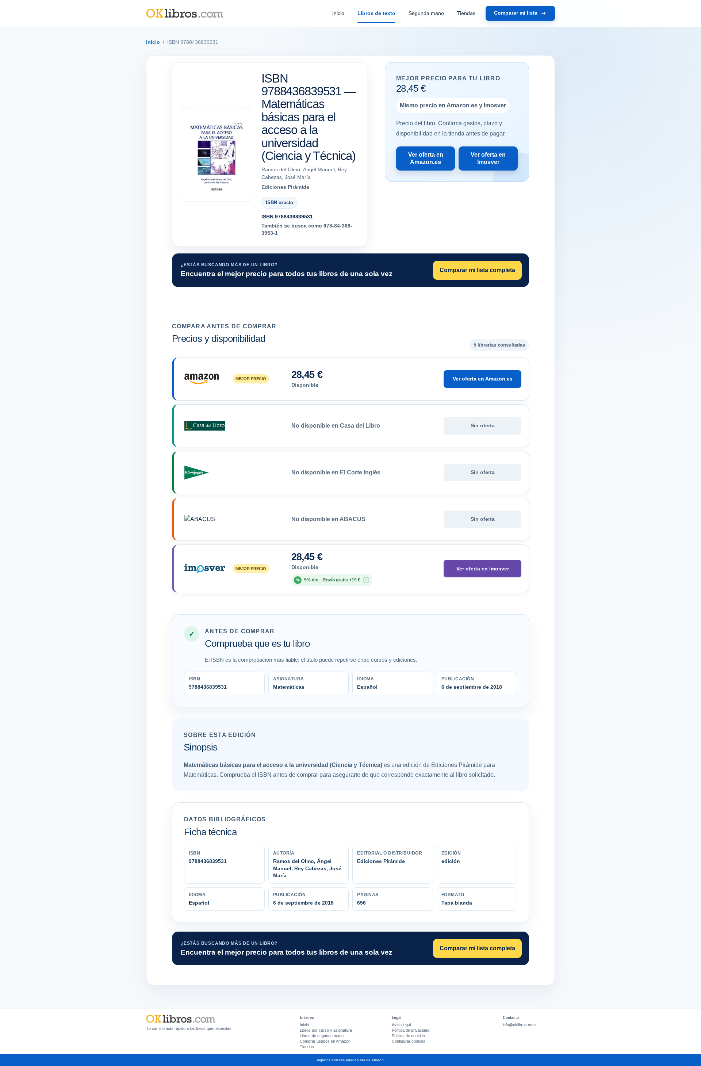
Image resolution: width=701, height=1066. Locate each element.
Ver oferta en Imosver (488, 158)
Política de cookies (408, 1035)
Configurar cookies (408, 1041)
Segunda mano (426, 13)
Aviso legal (401, 1025)
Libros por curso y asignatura (326, 1030)
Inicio (338, 13)
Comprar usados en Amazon (325, 1041)
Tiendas (466, 13)
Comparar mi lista (515, 13)
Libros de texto (376, 13)
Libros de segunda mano (322, 1035)
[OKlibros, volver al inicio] (184, 13)
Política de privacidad (410, 1030)
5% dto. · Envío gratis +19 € (331, 580)
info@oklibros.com (519, 1025)
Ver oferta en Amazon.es (425, 158)
